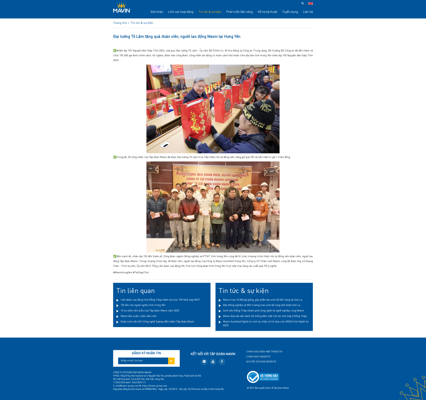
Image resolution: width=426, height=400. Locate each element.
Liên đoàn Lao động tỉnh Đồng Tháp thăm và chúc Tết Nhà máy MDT (160, 300)
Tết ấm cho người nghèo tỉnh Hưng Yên (143, 305)
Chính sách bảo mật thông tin (264, 352)
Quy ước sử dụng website (261, 362)
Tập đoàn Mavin (281, 388)
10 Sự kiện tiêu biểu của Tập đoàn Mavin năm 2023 (150, 310)
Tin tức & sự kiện (244, 291)
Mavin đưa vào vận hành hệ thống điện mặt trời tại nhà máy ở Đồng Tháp (265, 316)
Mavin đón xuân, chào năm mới (138, 316)
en (310, 3)
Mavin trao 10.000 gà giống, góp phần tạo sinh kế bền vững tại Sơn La (262, 300)
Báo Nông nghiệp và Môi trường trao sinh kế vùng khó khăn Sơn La (261, 305)
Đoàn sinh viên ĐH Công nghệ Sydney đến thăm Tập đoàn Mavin (157, 321)
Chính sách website (258, 357)
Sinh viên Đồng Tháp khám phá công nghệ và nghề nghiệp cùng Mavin (263, 310)
